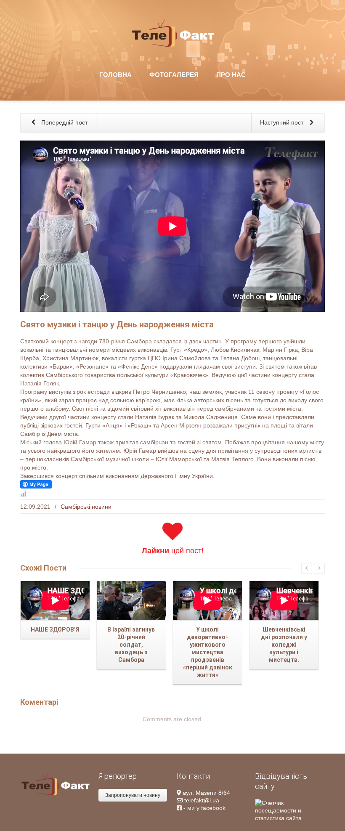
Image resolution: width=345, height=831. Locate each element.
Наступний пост (282, 122)
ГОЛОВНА (115, 74)
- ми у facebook (204, 807)
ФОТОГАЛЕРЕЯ (174, 74)
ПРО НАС (231, 74)
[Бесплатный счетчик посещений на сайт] (290, 809)
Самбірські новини (86, 506)
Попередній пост (64, 122)
